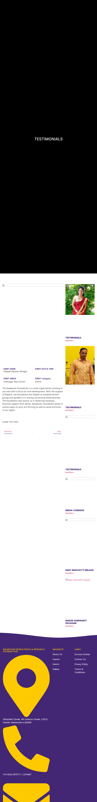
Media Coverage (74, 510)
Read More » (69, 341)
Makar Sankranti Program (76, 622)
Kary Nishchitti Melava (79, 570)
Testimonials (73, 337)
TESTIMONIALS (73, 407)
